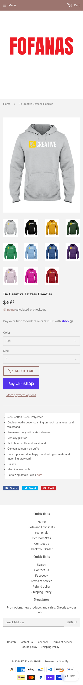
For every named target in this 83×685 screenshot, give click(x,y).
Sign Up (72, 622)
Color (6, 332)
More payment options (21, 395)
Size (6, 350)
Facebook (41, 575)
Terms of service (41, 581)
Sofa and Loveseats (42, 527)
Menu (12, 5)
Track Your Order (41, 549)
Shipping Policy (41, 592)
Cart (76, 5)
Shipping (9, 309)
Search (41, 564)
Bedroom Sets (41, 538)
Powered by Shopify (56, 661)
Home (6, 103)
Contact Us (41, 543)
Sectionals (41, 532)
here (39, 474)
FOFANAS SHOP (31, 661)
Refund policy (41, 586)
